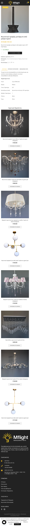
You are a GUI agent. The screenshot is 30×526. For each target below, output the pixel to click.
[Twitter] (8, 62)
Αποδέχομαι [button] (17, 524)
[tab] (4, 69)
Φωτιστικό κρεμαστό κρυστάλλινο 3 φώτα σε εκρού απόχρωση (15, 139)
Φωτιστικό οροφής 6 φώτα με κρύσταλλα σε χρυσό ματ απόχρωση (15, 180)
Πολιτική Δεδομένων (6, 488)
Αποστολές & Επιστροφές (7, 502)
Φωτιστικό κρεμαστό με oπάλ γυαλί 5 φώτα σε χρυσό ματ (15, 260)
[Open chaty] (4, 522)
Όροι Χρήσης (4, 486)
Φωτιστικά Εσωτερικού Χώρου (14, 58)
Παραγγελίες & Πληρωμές (7, 500)
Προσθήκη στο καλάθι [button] (15, 146)
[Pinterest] (12, 62)
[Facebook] (10, 62)
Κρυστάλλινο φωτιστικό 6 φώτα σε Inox (15, 340)
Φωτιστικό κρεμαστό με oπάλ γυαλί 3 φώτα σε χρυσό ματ (15, 418)
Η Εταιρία (3, 482)
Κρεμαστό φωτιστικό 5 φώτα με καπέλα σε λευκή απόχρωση (15, 300)
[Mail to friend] (13, 62)
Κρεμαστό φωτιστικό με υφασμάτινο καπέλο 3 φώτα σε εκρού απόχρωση (15, 220)
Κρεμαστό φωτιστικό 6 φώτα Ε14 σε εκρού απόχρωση (15, 379)
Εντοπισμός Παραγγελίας (7, 490)
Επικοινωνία (4, 484)
